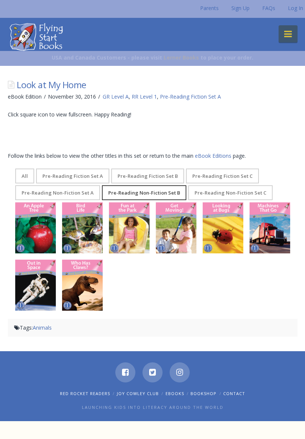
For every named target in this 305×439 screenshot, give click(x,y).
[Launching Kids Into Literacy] (38, 36)
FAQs (268, 8)
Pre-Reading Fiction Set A (190, 96)
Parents (209, 8)
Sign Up (240, 8)
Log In (295, 8)
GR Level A (116, 96)
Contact (234, 393)
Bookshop (203, 393)
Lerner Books (181, 57)
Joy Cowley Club (138, 393)
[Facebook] (125, 372)
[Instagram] (180, 372)
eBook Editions (213, 155)
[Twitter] (152, 372)
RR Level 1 (144, 96)
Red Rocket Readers (85, 393)
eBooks (175, 393)
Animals (42, 327)
